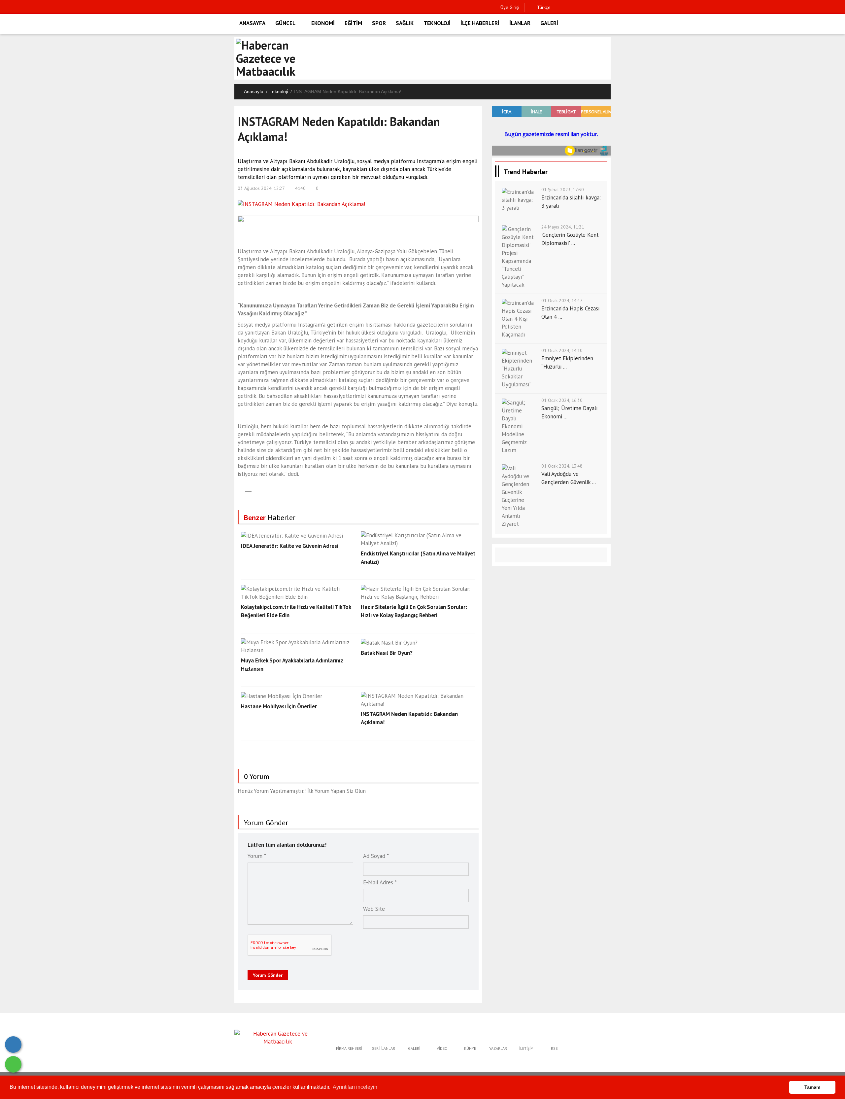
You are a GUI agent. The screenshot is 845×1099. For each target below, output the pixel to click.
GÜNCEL (285, 23)
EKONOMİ (323, 23)
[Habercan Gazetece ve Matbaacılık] (277, 1037)
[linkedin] (598, 7)
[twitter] (578, 7)
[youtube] (609, 7)
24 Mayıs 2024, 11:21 (562, 227)
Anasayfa (253, 91)
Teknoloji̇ (279, 91)
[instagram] (588, 7)
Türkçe (543, 7)
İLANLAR (519, 23)
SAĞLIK (405, 23)
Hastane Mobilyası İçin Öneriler (279, 706)
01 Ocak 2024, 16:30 (562, 400)
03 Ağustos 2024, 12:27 (261, 188)
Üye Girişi (509, 7)
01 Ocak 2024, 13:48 (562, 466)
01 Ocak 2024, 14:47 (562, 300)
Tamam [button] (812, 1087)
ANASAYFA (252, 23)
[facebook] (568, 7)
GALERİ (549, 23)
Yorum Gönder (268, 975)
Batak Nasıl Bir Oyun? (387, 652)
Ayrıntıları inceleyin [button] (355, 1087)
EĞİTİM (353, 23)
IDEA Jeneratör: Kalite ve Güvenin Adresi (289, 546)
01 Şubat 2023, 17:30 (562, 190)
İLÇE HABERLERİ (479, 23)
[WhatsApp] (13, 1064)
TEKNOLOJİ (437, 23)
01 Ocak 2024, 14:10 (562, 350)
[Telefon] (13, 1044)
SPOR (379, 23)
